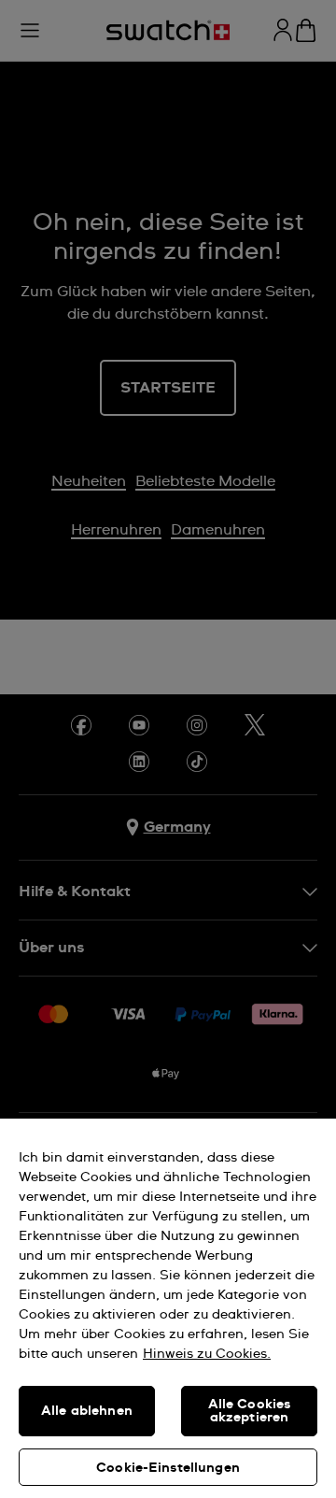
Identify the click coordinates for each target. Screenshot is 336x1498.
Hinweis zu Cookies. (207, 1354)
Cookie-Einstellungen (168, 1468)
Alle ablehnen (87, 1411)
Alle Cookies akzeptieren (249, 1411)
